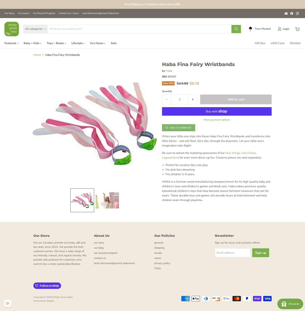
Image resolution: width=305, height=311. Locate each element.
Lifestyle (77, 43)
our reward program (106, 253)
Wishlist (295, 43)
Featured (10, 43)
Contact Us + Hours (69, 13)
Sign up (260, 253)
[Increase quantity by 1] (192, 99)
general (158, 242)
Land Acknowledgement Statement (100, 13)
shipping (159, 248)
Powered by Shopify (43, 300)
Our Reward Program (44, 13)
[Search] (236, 29)
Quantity (167, 91)
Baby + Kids (32, 43)
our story (99, 242)
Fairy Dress (248, 153)
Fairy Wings (232, 153)
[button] (284, 29)
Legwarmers (170, 158)
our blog (99, 248)
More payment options (217, 119)
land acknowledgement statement (114, 263)
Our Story (9, 13)
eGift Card (277, 43)
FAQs (157, 268)
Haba (169, 71)
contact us (100, 258)
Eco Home (97, 43)
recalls (158, 253)
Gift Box (260, 43)
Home (37, 54)
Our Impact (23, 13)
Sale (114, 43)
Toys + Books (56, 43)
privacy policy (162, 263)
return (157, 258)
